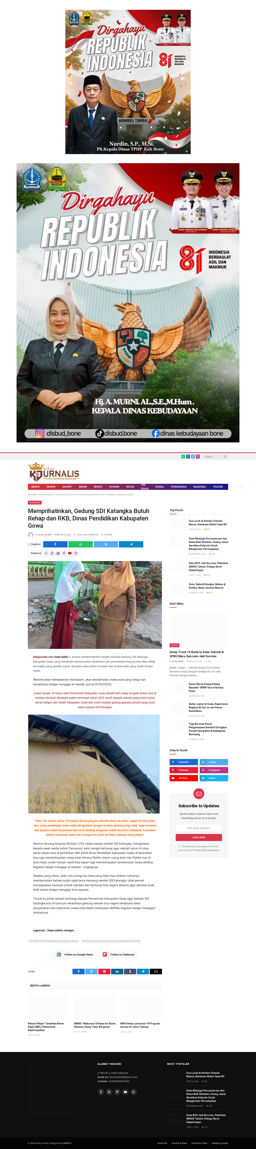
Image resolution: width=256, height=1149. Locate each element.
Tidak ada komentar (88, 535)
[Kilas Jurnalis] (53, 472)
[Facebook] (15, 674)
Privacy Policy (200, 850)
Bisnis (83, 486)
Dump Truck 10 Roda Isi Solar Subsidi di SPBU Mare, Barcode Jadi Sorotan (197, 654)
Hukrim (114, 486)
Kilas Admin (44, 535)
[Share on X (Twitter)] (106, 544)
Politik (218, 486)
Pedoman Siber (199, 1143)
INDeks (51, 486)
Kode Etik (162, 1143)
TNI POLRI (144, 487)
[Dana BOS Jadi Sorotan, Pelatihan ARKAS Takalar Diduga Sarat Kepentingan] (178, 567)
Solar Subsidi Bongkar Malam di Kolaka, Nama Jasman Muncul (207, 586)
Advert (67, 486)
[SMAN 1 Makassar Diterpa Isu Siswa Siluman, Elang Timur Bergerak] (95, 1006)
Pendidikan (178, 486)
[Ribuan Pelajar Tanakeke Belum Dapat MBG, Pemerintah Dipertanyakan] (48, 1006)
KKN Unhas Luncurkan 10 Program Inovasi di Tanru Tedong (140, 1025)
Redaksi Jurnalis (220, 1143)
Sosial (159, 486)
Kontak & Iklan (179, 1143)
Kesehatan (237, 486)
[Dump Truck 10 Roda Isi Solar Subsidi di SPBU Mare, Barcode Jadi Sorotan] (199, 629)
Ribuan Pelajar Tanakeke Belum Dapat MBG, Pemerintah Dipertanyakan (46, 1027)
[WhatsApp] (15, 666)
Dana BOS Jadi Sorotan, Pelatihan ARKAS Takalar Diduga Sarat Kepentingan (208, 567)
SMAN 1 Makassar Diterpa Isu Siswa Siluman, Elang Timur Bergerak (94, 1025)
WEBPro (67, 1143)
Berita (35, 486)
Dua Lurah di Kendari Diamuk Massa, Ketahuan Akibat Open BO (208, 523)
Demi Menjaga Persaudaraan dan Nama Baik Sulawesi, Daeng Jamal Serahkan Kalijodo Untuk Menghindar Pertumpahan (208, 543)
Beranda (32, 494)
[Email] (15, 708)
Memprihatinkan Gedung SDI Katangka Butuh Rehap (111, 941)
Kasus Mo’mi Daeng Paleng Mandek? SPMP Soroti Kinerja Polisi (206, 687)
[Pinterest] (15, 700)
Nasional (199, 486)
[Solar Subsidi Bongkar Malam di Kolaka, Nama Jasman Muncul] (178, 588)
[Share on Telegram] (131, 544)
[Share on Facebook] (55, 544)
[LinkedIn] (15, 691)
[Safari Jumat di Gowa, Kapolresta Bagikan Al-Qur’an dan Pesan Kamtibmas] (178, 708)
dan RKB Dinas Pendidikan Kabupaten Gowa (54, 941)
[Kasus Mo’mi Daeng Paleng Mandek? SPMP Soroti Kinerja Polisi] (178, 688)
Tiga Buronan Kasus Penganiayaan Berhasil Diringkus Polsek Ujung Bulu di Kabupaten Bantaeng (208, 729)
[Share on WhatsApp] (80, 544)
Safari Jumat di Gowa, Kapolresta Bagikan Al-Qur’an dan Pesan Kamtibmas (208, 707)
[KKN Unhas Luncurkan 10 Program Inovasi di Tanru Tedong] (141, 1006)
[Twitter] (15, 683)
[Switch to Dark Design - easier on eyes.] (252, 486)
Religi (130, 486)
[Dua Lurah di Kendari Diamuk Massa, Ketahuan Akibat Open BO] (178, 525)
